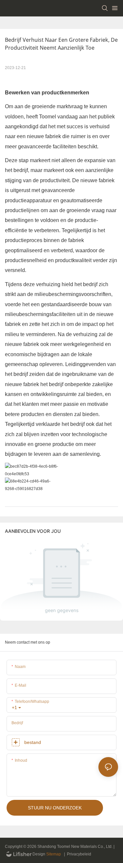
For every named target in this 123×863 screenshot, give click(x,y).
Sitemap (53, 854)
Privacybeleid (79, 854)
